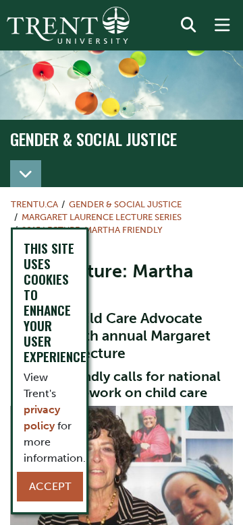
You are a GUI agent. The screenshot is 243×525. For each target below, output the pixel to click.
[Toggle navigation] (25, 173)
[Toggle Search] (188, 25)
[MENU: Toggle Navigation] (222, 25)
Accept (50, 486)
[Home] (68, 25)
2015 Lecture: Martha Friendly (92, 230)
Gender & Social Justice (93, 139)
